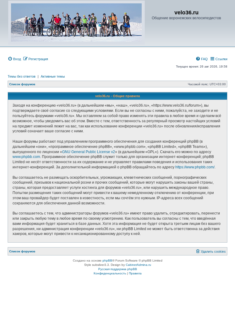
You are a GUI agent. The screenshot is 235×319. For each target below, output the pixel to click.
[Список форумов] (76, 22)
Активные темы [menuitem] (53, 76)
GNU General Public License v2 (88, 152)
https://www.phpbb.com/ (194, 167)
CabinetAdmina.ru (138, 264)
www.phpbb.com (26, 157)
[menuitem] (14, 59)
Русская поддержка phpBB (117, 269)
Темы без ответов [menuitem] (21, 76)
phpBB (107, 260)
